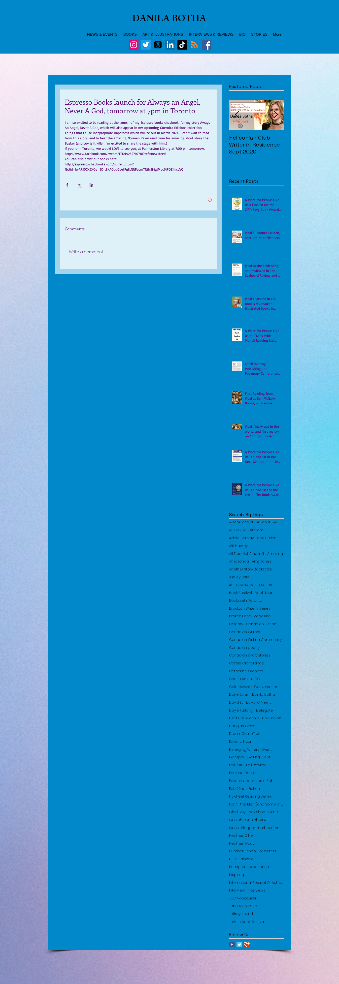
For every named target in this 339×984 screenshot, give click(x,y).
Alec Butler (266, 538)
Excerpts (236, 757)
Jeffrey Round (241, 914)
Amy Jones (261, 561)
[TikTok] (182, 45)
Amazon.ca (239, 561)
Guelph (235, 820)
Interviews (256, 890)
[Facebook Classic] (232, 944)
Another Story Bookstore (250, 569)
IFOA (233, 859)
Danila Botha (263, 694)
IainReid (247, 859)
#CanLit (263, 522)
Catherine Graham (246, 671)
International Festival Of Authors (256, 882)
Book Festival (240, 593)
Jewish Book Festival (247, 922)
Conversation (266, 687)
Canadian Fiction (261, 624)
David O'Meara (259, 702)
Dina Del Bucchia (244, 718)
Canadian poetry (244, 647)
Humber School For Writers (252, 851)
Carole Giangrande (246, 663)
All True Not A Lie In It (246, 553)
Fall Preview (256, 765)
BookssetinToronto (245, 600)
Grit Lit (273, 812)
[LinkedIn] (170, 45)
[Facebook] (206, 45)
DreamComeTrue (245, 733)
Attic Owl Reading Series (250, 585)
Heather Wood (242, 843)
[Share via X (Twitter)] (79, 185)
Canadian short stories (249, 655)
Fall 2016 (236, 765)
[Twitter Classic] (239, 944)
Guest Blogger (242, 828)
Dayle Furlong (241, 710)
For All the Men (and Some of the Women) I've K (256, 804)
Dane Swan (239, 694)
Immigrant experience (249, 867)
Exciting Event (258, 757)
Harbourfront (269, 828)
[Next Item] (275, 115)
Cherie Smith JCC (244, 679)
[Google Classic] (247, 944)
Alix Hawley (238, 545)
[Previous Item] (237, 115)
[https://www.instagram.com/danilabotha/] (133, 45)
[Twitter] (146, 45)
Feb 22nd (237, 788)
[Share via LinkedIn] (91, 185)
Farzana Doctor (243, 773)
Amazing (275, 553)
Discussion (271, 718)
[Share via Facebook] (67, 185)
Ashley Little (239, 577)
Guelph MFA (255, 820)
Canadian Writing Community (255, 639)
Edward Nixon (240, 741)
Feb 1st (273, 780)
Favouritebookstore (246, 780)
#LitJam (256, 530)
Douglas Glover (243, 726)
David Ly (236, 702)
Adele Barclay (241, 538)
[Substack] (194, 45)
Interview (237, 890)
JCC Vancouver (242, 898)
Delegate (264, 710)
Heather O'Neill (242, 835)
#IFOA (278, 522)
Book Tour (263, 593)
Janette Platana (243, 906)
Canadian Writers (244, 632)
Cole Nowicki (240, 687)
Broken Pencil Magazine (250, 616)
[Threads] (158, 45)
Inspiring (236, 874)
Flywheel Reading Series (250, 796)
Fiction (254, 788)
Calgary (236, 624)
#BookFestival (241, 522)
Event (267, 749)
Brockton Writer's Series (250, 608)
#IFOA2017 (237, 530)
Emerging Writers (244, 749)
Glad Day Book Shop (247, 812)
